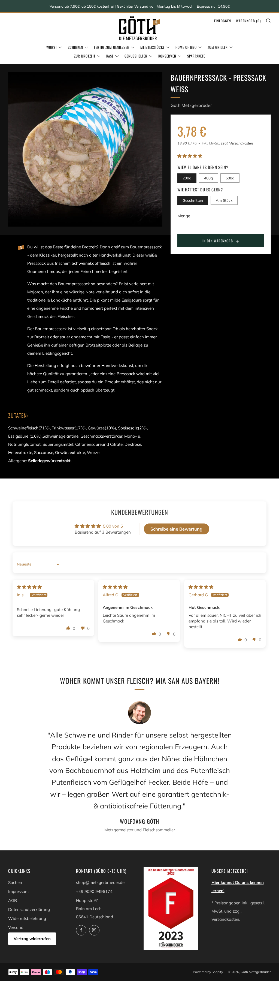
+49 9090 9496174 (94, 891)
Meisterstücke (152, 47)
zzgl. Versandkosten (237, 143)
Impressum (18, 891)
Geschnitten (193, 200)
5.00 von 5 (113, 526)
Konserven (167, 56)
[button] (189, 155)
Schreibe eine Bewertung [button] (176, 529)
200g (187, 178)
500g (230, 178)
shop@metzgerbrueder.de (100, 882)
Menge (183, 215)
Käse (110, 56)
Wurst (51, 47)
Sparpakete (196, 56)
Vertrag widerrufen (32, 938)
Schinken (75, 47)
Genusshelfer (136, 56)
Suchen (15, 882)
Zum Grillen (218, 47)
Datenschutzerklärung (29, 909)
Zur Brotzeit (84, 56)
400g (208, 178)
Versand (15, 927)
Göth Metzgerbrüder (191, 105)
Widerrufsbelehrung (27, 918)
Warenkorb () (248, 20)
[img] (29, 586)
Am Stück (224, 200)
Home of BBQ (186, 47)
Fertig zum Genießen (111, 47)
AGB (12, 900)
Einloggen (222, 20)
